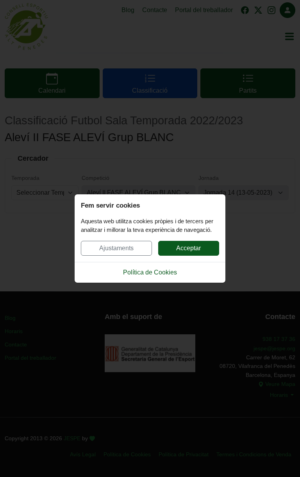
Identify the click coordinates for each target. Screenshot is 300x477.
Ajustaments (116, 248)
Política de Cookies (150, 272)
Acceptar (188, 248)
